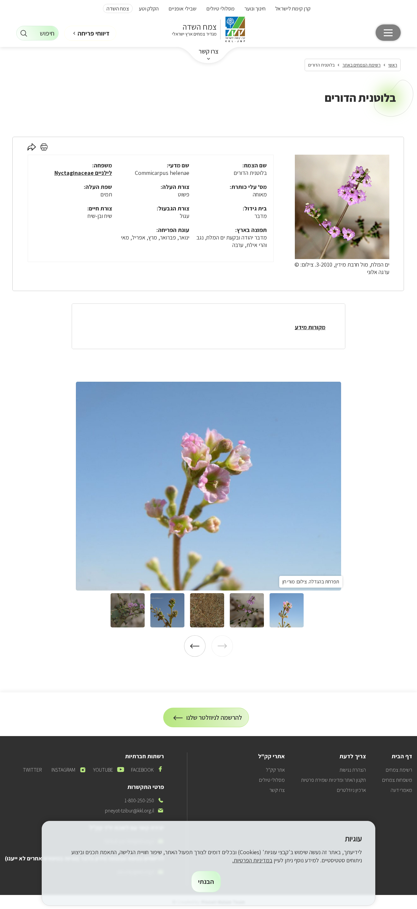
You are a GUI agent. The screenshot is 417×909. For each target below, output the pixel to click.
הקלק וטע (149, 8)
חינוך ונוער (255, 8)
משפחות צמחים (397, 780)
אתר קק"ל (275, 769)
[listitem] (208, 486)
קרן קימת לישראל (292, 8)
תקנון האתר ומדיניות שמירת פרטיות (333, 780)
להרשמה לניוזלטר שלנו (214, 720)
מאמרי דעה (401, 790)
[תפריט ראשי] (388, 32)
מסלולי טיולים (220, 8)
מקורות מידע (310, 327)
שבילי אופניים (182, 8)
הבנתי (206, 881)
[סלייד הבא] (195, 646)
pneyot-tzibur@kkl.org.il (134, 810)
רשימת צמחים (399, 769)
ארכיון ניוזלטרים (351, 790)
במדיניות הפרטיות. (252, 860)
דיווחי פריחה (93, 33)
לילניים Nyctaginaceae (83, 173)
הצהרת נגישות (352, 769)
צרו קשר (209, 51)
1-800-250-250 (144, 800)
